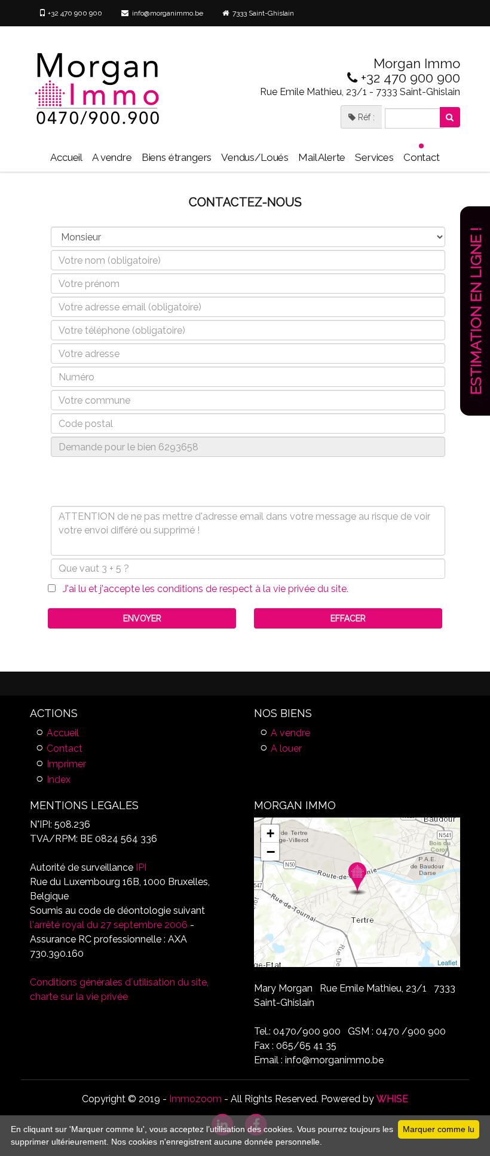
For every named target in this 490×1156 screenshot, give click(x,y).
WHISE (392, 1099)
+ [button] (270, 833)
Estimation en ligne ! (476, 311)
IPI (141, 867)
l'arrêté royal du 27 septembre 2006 (109, 925)
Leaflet (447, 962)
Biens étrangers (177, 157)
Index (59, 779)
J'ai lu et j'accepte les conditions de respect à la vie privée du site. (202, 588)
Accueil (66, 157)
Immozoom (195, 1099)
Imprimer (66, 764)
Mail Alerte (321, 157)
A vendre (112, 157)
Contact (421, 157)
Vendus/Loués (255, 157)
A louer (286, 748)
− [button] (271, 851)
